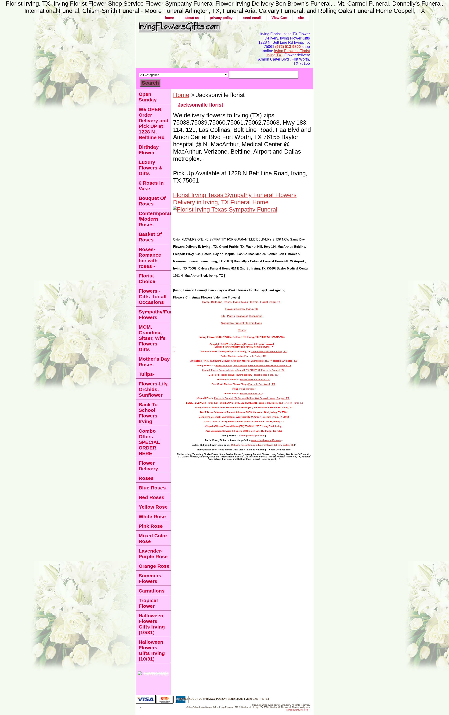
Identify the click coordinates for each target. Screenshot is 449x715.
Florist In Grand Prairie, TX (255, 379)
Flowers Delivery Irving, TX (241, 309)
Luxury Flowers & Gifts (150, 167)
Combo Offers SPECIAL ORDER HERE (149, 442)
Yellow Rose (153, 507)
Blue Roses (152, 487)
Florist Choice (147, 278)
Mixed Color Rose (153, 538)
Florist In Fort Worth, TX (261, 384)
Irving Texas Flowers (245, 302)
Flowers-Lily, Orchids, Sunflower (154, 389)
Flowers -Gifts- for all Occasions (153, 296)
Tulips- (147, 374)
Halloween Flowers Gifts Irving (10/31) (152, 624)
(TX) (267, 361)
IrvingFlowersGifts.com (297, 710)
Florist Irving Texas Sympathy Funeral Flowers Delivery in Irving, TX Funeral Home (235, 198)
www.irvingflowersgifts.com (266, 440)
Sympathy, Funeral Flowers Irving (241, 323)
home (169, 18)
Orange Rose (154, 566)
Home (181, 94)
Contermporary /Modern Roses (155, 219)
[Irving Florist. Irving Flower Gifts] (194, 29)
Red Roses (151, 497)
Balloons (216, 302)
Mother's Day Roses (154, 361)
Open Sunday (148, 96)
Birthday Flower (149, 149)
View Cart (279, 18)
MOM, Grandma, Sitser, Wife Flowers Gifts (152, 338)
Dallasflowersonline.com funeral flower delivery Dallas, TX (262, 445)
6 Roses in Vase (151, 185)
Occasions (255, 316)
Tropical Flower (148, 603)
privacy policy (221, 18)
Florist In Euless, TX (251, 393)
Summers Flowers (150, 578)
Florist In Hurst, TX (292, 403)
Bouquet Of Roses (152, 200)
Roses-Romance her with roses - (150, 258)
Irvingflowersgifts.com (253, 436)
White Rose (152, 516)
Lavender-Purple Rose (153, 553)
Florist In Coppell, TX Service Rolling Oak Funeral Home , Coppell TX (252, 398)
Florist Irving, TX (270, 302)
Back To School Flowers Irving (148, 413)
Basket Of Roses (150, 236)
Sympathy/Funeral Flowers (155, 314)
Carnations (152, 590)
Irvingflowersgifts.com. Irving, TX (269, 351)
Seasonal (242, 316)
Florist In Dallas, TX (255, 356)
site (301, 18)
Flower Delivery (148, 465)
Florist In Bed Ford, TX (265, 375)
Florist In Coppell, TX (273, 370)
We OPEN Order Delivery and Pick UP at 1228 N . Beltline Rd (153, 123)
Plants (231, 316)
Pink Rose (151, 526)
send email (252, 18)
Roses (228, 302)
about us (192, 18)
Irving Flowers (247, 389)
